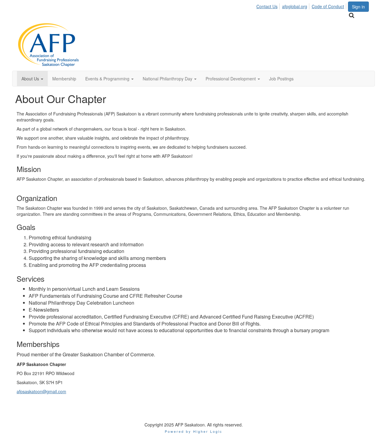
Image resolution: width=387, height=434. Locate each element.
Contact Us (267, 6)
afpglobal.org (294, 6)
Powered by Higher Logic (194, 431)
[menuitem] (268, 5)
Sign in (358, 7)
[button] (32, 78)
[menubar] (302, 5)
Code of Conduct (328, 6)
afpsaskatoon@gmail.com (41, 391)
